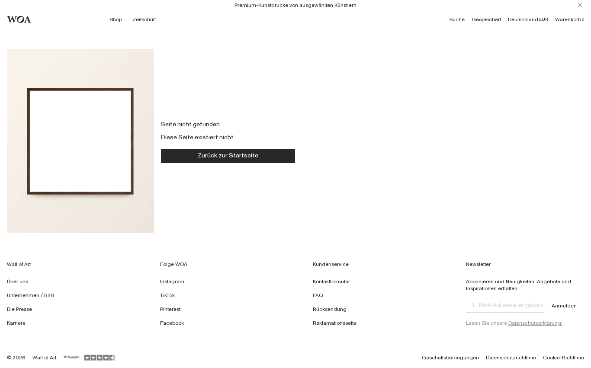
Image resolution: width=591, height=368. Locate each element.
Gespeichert (486, 19)
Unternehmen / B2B (30, 295)
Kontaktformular (331, 281)
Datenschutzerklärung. (535, 323)
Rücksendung (330, 309)
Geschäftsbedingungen (450, 357)
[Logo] (19, 19)
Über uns (17, 281)
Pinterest (170, 309)
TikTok (167, 295)
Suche (457, 19)
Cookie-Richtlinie (563, 357)
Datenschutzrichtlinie (511, 357)
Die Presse (19, 309)
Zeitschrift (144, 19)
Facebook (172, 323)
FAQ (318, 295)
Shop (115, 19)
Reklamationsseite (335, 323)
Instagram (172, 281)
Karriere (16, 323)
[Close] (579, 5)
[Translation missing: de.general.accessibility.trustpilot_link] (71, 357)
